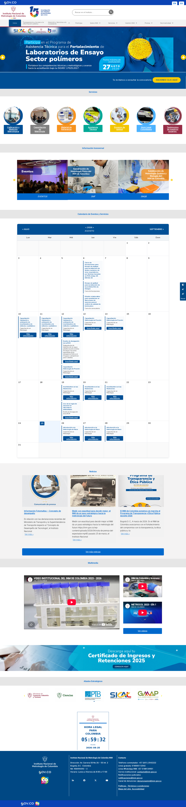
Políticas (123, 786)
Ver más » (29, 534)
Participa (78, 23)
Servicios (111, 23)
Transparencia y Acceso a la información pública (33, 23)
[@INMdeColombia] (73, 780)
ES (181, 3)
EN (174, 3)
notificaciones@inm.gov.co (130, 778)
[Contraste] (183, 284)
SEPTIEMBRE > (157, 229)
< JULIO (25, 229)
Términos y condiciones (138, 786)
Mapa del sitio (125, 789)
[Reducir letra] (183, 289)
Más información (28, 335)
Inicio (15, 23)
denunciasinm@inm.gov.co (149, 781)
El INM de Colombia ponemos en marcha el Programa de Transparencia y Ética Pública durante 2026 (140, 513)
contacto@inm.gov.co (147, 772)
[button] (58, 23)
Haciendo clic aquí (166, 80)
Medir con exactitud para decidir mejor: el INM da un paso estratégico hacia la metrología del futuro (91, 513)
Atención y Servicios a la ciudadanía (57, 23)
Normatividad (165, 23)
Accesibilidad (138, 789)
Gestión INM (130, 23)
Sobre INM (94, 23)
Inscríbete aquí (71, 361)
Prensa (147, 23)
